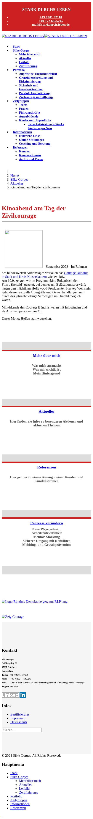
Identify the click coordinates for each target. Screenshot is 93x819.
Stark (16, 46)
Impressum (17, 718)
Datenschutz (18, 722)
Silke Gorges (21, 50)
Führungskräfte (29, 112)
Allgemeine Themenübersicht (38, 73)
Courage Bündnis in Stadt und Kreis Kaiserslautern (45, 275)
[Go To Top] (2, 815)
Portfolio (19, 70)
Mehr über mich (29, 54)
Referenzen (20, 147)
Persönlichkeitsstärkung (34, 93)
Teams (23, 104)
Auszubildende (28, 116)
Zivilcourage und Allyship (36, 97)
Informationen (22, 132)
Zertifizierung (28, 66)
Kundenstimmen (30, 155)
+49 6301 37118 (51, 17)
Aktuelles (25, 58)
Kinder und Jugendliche (35, 120)
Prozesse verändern (46, 523)
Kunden (24, 151)
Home (14, 175)
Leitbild (24, 62)
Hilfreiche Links (29, 136)
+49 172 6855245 (51, 21)
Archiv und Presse (31, 159)
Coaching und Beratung (34, 143)
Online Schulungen (31, 139)
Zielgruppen (21, 101)
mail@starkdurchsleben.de (51, 24)
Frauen (24, 108)
